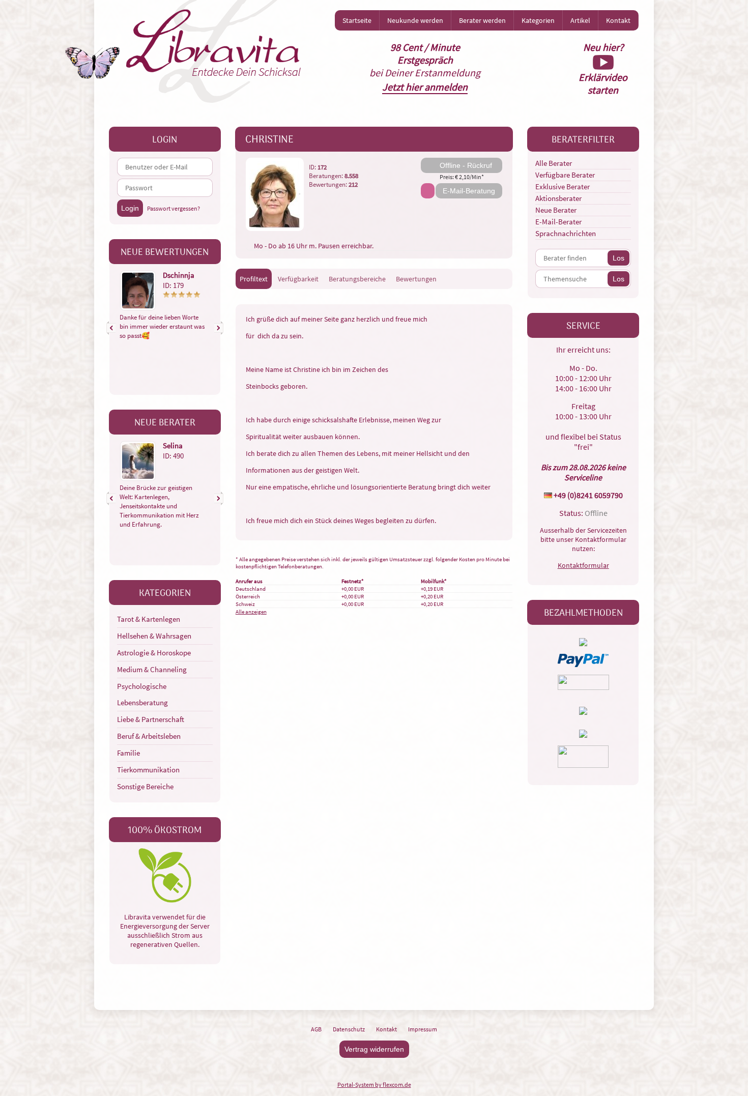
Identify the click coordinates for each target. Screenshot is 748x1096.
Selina (173, 445)
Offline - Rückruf (466, 165)
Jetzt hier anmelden (425, 86)
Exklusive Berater (562, 186)
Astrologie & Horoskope (154, 652)
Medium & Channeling (152, 669)
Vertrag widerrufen (374, 1049)
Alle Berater (553, 163)
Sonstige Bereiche (145, 786)
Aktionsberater (558, 198)
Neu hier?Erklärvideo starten (603, 68)
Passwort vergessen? (173, 208)
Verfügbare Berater (565, 175)
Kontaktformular (583, 565)
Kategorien (538, 20)
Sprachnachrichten (565, 233)
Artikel (580, 20)
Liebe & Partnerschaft (150, 719)
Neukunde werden (415, 20)
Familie (128, 753)
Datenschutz (349, 1029)
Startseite (356, 20)
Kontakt (618, 20)
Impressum (422, 1029)
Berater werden (482, 20)
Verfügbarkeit (298, 278)
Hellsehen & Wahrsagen (154, 636)
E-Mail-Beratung (469, 191)
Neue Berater (556, 210)
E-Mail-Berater (558, 221)
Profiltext (254, 278)
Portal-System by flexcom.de (374, 1084)
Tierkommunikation (148, 769)
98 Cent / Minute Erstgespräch (425, 53)
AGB (316, 1029)
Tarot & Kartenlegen (148, 619)
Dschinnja (178, 275)
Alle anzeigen (251, 611)
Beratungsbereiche (357, 278)
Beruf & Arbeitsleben (149, 736)
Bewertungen (416, 278)
